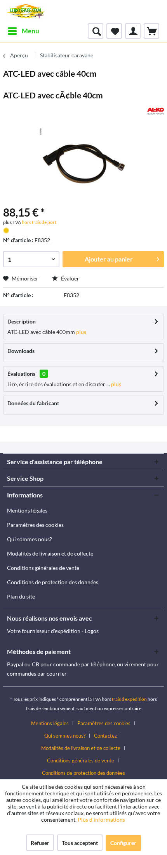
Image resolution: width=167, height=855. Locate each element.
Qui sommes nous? (29, 539)
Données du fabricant (33, 403)
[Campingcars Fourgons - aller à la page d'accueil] (26, 11)
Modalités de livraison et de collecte (50, 553)
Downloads (21, 351)
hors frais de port (38, 222)
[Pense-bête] (114, 31)
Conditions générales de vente (43, 567)
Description (21, 321)
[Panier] (151, 31)
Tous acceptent (80, 843)
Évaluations (21, 373)
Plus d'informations (102, 819)
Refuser (40, 843)
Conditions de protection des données (52, 582)
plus (80, 332)
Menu (30, 31)
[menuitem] (23, 31)
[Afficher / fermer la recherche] (95, 31)
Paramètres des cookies (35, 524)
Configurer (123, 843)
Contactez (105, 736)
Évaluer (69, 278)
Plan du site (21, 596)
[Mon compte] (133, 31)
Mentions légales (27, 510)
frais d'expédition (129, 699)
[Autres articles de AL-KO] (155, 111)
